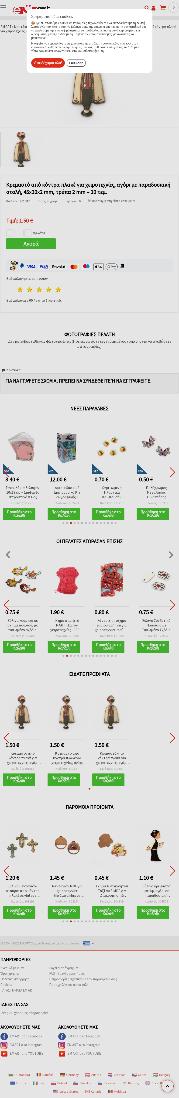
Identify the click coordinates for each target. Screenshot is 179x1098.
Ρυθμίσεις (76, 63)
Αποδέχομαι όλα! (48, 63)
